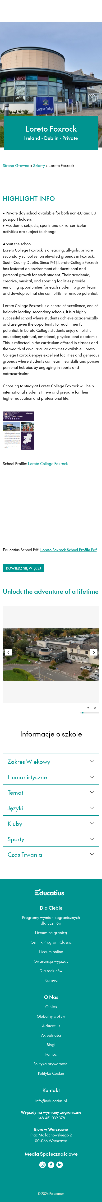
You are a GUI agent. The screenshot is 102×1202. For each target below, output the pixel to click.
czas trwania (25, 854)
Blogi (51, 1044)
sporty (16, 839)
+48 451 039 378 (51, 1117)
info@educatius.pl (51, 1100)
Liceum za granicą (51, 932)
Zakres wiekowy (29, 761)
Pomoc (51, 1054)
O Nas (51, 1006)
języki (15, 808)
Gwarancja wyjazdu (51, 961)
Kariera (51, 980)
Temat (15, 792)
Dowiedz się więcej (23, 568)
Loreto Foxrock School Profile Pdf (68, 549)
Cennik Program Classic (51, 942)
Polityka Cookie (51, 1073)
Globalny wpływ (51, 1016)
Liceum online (51, 951)
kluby (15, 823)
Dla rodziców (51, 970)
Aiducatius (51, 1025)
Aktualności (51, 1035)
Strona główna (16, 165)
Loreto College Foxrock (48, 463)
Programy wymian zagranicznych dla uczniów (51, 920)
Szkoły (39, 165)
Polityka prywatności (51, 1063)
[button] (93, 652)
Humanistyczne (27, 777)
